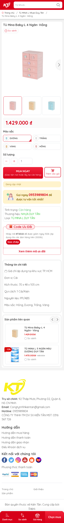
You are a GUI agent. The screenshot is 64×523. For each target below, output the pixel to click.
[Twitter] (11, 460)
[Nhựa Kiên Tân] (7, 5)
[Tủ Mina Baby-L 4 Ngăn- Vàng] (15, 333)
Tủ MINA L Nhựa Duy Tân (31, 12)
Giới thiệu (38, 489)
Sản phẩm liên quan (17, 319)
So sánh (12, 30)
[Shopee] (31, 460)
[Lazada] (38, 460)
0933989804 (38, 195)
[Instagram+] (18, 460)
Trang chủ (9, 12)
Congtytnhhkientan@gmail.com (30, 407)
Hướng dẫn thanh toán (16, 437)
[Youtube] (25, 460)
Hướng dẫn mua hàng (15, 433)
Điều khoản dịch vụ (13, 447)
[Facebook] (4, 460)
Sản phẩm (7, 493)
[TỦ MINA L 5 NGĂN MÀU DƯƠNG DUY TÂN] (15, 354)
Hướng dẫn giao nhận (15, 442)
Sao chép (13, 242)
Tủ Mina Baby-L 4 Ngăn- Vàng (34, 329)
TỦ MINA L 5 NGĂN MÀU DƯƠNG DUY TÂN (37, 350)
